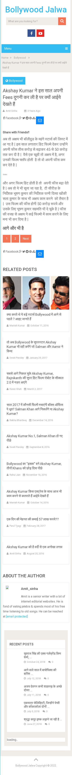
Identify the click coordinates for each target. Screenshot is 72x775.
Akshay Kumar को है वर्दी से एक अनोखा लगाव (34, 547)
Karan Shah (16, 389)
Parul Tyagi (15, 525)
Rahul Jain (15, 474)
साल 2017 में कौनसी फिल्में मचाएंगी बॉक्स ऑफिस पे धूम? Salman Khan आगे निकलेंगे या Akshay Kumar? (35, 409)
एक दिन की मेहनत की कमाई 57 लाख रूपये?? (33, 519)
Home (4, 57)
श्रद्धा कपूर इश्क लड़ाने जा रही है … (43, 719)
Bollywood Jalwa (36, 9)
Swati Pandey (17, 357)
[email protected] (17, 616)
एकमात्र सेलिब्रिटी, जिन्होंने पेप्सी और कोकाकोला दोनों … (42, 704)
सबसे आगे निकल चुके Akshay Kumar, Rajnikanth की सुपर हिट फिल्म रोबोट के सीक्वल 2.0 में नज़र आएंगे (35, 378)
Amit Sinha (11, 110)
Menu (7, 48)
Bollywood (20, 57)
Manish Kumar (17, 325)
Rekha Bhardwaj (18, 420)
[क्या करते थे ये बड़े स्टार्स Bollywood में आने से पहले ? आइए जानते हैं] (36, 293)
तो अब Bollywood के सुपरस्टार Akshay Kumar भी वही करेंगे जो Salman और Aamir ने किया (35, 346)
